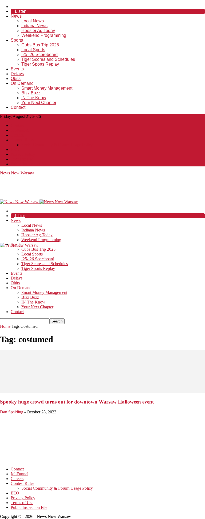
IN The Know (33, 97)
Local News (32, 21)
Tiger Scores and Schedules (48, 59)
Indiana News (34, 25)
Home (5, 326)
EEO (15, 149)
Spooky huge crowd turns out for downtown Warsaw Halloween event (77, 402)
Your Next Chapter (38, 102)
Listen (20, 11)
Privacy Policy (23, 154)
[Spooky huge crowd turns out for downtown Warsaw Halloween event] (102, 391)
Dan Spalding (11, 412)
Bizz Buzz (30, 93)
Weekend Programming (43, 35)
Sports (17, 40)
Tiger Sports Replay (40, 64)
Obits (16, 78)
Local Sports (33, 49)
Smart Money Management (46, 88)
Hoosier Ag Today (38, 30)
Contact (18, 107)
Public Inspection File (29, 164)
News (16, 16)
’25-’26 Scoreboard (39, 54)
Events (17, 69)
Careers (17, 135)
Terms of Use (22, 159)
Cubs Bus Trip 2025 (40, 45)
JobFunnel (19, 130)
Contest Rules (22, 140)
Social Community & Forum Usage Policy (57, 144)
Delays (17, 73)
